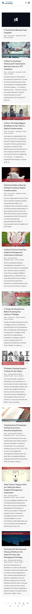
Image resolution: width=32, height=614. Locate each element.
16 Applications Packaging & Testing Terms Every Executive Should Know (15, 428)
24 (19, 603)
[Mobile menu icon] (29, 2)
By (11, 36)
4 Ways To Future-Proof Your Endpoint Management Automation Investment (15, 252)
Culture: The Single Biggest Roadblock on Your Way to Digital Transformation (14, 126)
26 (27, 603)
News (5, 36)
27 (10, 606)
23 (15, 603)
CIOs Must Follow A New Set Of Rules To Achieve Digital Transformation (15, 188)
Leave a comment (8, 37)
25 (23, 603)
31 (17, 606)
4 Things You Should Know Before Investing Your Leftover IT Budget (14, 311)
